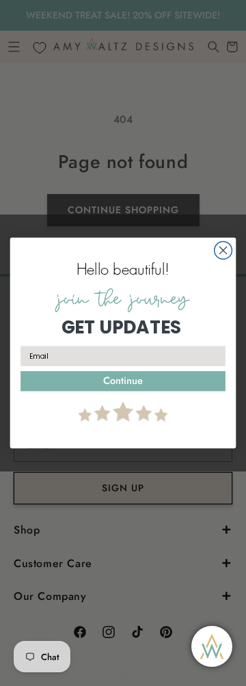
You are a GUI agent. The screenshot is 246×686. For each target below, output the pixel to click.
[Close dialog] (223, 251)
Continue (123, 381)
